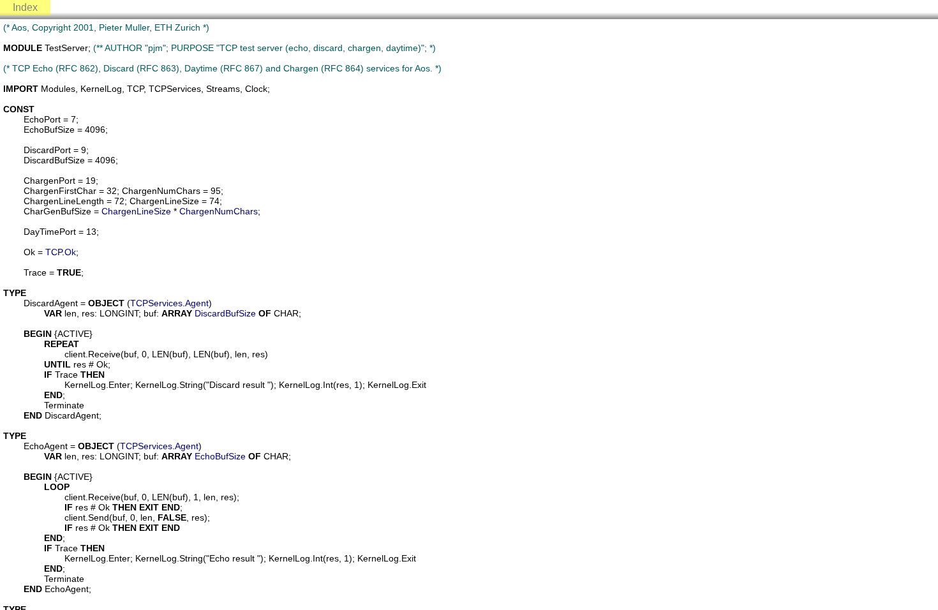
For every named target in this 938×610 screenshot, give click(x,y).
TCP (53, 252)
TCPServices (156, 303)
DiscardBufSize (225, 313)
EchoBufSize (220, 456)
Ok (70, 252)
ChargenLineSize (136, 211)
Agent (197, 303)
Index (25, 7)
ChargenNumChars (218, 211)
